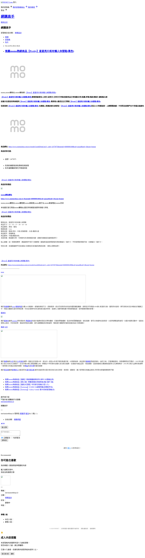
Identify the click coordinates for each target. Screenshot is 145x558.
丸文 (6, 327)
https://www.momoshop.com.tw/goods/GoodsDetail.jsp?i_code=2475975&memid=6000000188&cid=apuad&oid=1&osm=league (52, 147)
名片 (6, 42)
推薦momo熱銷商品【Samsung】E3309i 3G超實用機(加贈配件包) (29, 387)
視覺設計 (18, 33)
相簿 (6, 37)
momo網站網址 (6, 195)
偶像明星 (17, 419)
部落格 (7, 40)
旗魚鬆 (88, 361)
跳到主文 (4, 22)
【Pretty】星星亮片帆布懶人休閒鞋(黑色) (41, 92)
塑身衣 (3, 313)
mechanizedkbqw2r (7, 401)
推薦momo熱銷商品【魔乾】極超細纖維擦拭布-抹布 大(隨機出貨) (29, 379)
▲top (3, 423)
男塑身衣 (29, 321)
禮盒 (26, 366)
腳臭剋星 (19, 306)
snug (2, 272)
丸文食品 (20, 361)
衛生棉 (6, 370)
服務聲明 (92, 528)
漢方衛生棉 (30, 370)
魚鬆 (2, 327)
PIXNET (56, 528)
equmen (14, 321)
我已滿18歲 (5, 554)
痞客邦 (22, 413)
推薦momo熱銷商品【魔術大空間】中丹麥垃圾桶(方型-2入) (27, 384)
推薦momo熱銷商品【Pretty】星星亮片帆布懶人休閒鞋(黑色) (39, 51)
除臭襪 (6, 306)
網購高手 (7, 16)
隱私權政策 (84, 528)
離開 (12, 554)
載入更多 (4, 427)
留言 (27, 413)
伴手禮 (32, 366)
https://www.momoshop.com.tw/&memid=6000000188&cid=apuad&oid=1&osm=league (32, 199)
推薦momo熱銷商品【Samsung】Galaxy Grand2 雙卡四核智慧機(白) (30, 389)
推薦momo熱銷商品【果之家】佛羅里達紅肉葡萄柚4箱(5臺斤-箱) (29, 382)
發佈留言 (4, 440)
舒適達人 (15, 370)
